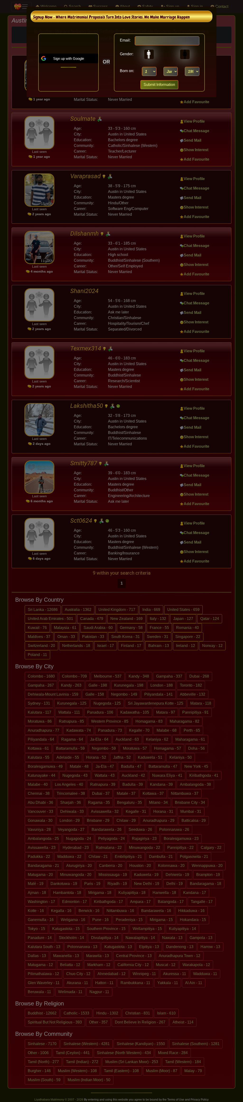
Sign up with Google (68, 58)
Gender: (125, 54)
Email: (125, 40)
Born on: (127, 71)
